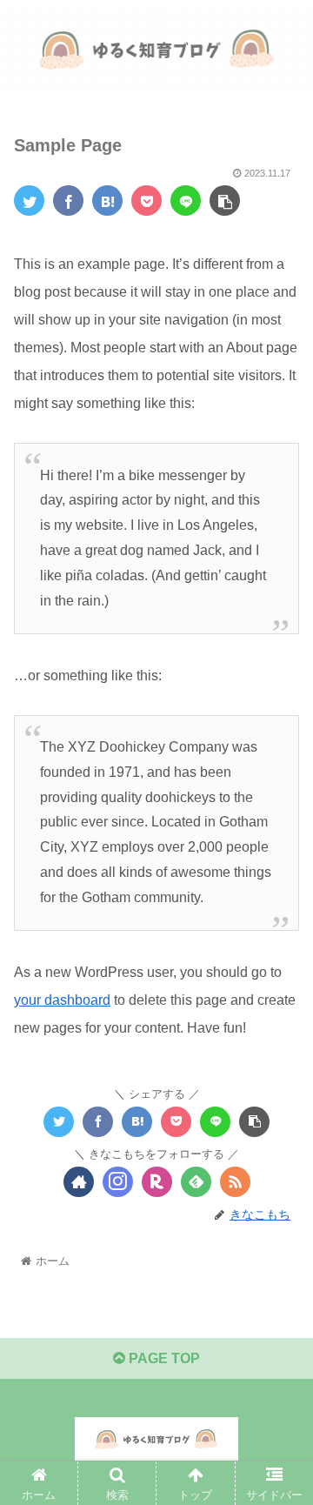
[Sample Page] (107, 200)
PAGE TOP (162, 1358)
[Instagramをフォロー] (118, 1182)
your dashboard (62, 1000)
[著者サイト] (78, 1182)
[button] (279, 1411)
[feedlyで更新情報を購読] (196, 1182)
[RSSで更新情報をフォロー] (235, 1182)
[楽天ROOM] (157, 1182)
